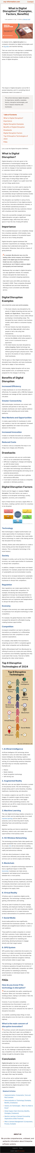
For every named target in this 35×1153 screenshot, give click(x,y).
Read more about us (24, 1144)
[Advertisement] (17, 73)
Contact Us (15, 1148)
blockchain (5, 871)
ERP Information (20, 1151)
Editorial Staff (26, 19)
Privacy (21, 1148)
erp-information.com (12, 2)
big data (6, 46)
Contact (30, 2)
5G (10, 846)
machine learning (7, 818)
